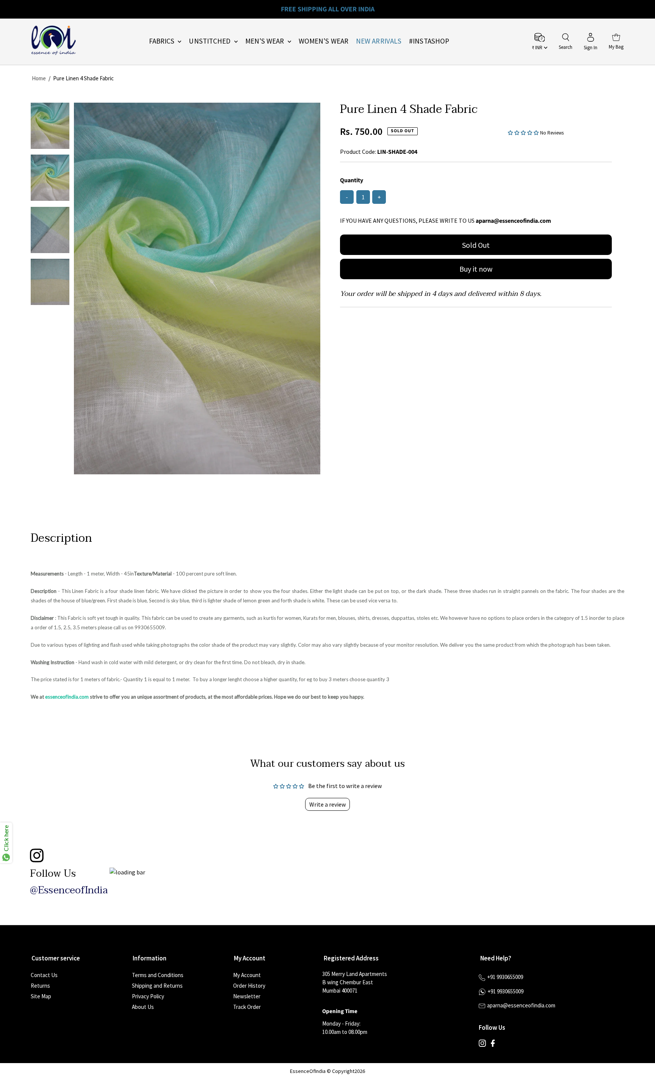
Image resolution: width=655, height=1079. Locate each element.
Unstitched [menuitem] (210, 40)
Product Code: (358, 151)
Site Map (41, 996)
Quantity (351, 180)
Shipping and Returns (157, 985)
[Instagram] (482, 1045)
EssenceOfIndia (308, 1071)
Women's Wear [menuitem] (323, 40)
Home (39, 78)
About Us (143, 1006)
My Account (247, 975)
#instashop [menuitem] (429, 40)
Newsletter (246, 996)
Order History (249, 985)
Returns (40, 985)
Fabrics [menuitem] (162, 40)
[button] (524, 132)
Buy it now (475, 269)
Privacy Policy (148, 996)
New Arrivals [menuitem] (378, 40)
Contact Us (44, 975)
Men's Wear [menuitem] (265, 40)
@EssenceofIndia (69, 890)
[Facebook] (493, 1045)
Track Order (247, 1006)
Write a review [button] (327, 804)
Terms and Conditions (157, 975)
